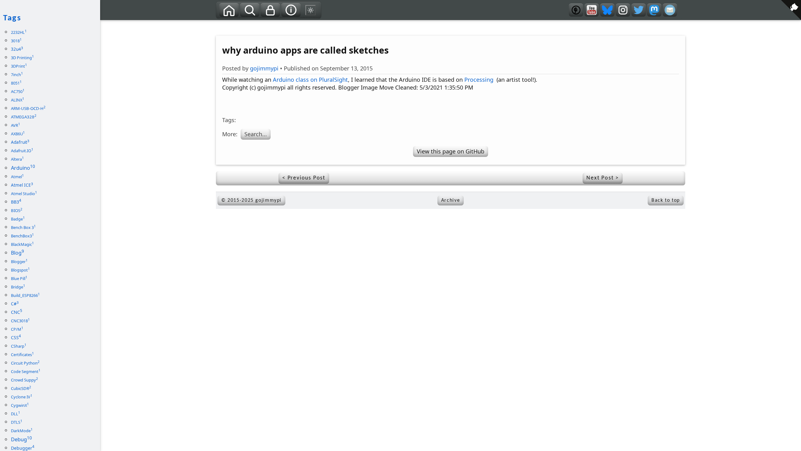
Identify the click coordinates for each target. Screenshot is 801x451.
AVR (15, 125)
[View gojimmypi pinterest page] (576, 10)
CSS (16, 337)
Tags (230, 25)
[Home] (229, 10)
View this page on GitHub (450, 151)
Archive (450, 200)
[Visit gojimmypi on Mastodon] (654, 10)
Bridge (18, 287)
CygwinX (20, 405)
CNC (16, 312)
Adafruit (20, 142)
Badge (18, 219)
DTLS (16, 422)
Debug (21, 439)
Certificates (22, 354)
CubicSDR (21, 388)
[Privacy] (270, 10)
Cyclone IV (21, 397)
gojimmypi (264, 68)
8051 (16, 83)
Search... (255, 134)
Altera (17, 159)
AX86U (18, 134)
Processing (478, 79)
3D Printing (22, 57)
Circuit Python (25, 363)
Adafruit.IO (22, 150)
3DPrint (19, 66)
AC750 (17, 91)
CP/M (17, 329)
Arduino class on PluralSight (310, 79)
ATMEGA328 (23, 117)
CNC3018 (20, 321)
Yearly (255, 25)
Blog (17, 252)
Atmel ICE (22, 185)
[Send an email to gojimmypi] (670, 10)
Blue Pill (19, 278)
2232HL (19, 32)
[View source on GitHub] (105, 24)
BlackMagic (22, 244)
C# (14, 304)
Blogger (19, 261)
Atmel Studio (24, 193)
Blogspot (20, 270)
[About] (291, 10)
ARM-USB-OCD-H (28, 108)
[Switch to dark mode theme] (311, 10)
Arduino (23, 167)
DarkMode (22, 430)
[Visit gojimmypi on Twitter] (638, 10)
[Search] (249, 10)
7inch (17, 74)
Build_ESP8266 (25, 295)
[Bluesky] (607, 10)
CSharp (18, 346)
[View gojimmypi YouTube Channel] (591, 10)
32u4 (17, 49)
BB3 (16, 202)
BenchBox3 (22, 236)
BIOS (16, 210)
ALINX (17, 100)
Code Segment (25, 371)
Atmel (17, 176)
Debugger (22, 448)
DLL (15, 414)
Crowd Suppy (24, 380)
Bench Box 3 (23, 227)
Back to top (665, 200)
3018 (16, 41)
